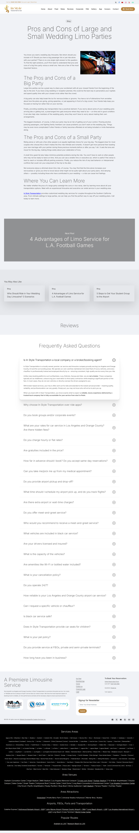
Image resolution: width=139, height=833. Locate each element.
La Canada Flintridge (28, 748)
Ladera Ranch (64, 748)
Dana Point (117, 741)
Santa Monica (61, 762)
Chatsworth (46, 741)
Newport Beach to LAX (76, 824)
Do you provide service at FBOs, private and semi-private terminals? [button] (62, 647)
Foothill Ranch (35, 745)
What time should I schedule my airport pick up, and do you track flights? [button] (65, 491)
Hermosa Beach (92, 745)
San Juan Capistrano (13, 762)
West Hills (45, 769)
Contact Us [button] (79, 686)
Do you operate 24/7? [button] (36, 585)
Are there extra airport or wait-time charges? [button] (49, 502)
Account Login (26, 2)
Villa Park (29, 769)
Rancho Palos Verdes (47, 758)
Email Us (113, 688)
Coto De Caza (93, 741)
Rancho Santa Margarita (62, 758)
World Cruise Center (83, 812)
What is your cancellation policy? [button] (42, 574)
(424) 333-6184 (115, 684)
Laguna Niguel (94, 748)
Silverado (104, 762)
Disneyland (41, 798)
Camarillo (129, 738)
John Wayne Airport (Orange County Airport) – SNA (66, 809)
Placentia (123, 755)
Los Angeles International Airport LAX (53, 752)
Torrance (86, 765)
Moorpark (127, 752)
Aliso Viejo (24, 738)
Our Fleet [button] (78, 678)
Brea (90, 738)
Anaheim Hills (48, 738)
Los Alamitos (27, 752)
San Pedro (24, 762)
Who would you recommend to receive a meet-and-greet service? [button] (61, 523)
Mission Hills (96, 752)
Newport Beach (21, 755)
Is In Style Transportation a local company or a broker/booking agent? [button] (63, 359)
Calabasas (122, 738)
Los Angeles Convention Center (123, 783)
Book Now (34, 2)
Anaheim (39, 738)
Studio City (10, 765)
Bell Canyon (73, 738)
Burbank (114, 738)
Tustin (104, 765)
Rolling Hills (92, 758)
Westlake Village (66, 769)
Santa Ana (33, 762)
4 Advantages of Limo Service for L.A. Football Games (69, 240)
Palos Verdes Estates (105, 755)
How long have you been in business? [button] (45, 657)
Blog (69, 21)
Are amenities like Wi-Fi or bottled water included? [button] (52, 564)
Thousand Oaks (56, 765)
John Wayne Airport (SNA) (12, 748)
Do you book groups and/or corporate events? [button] (50, 415)
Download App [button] (80, 681)
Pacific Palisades (83, 755)
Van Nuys (128, 765)
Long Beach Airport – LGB (97, 809)
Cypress (109, 741)
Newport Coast (32, 755)
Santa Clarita (51, 762)
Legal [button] (77, 692)
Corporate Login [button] (80, 689)
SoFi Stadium (88, 786)
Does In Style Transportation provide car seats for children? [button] (57, 626)
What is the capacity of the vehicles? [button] (44, 554)
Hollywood (111, 745)
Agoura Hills (9, 738)
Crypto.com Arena (85, 781)
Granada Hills (81, 745)
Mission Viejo (106, 752)
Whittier (84, 769)
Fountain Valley (46, 745)
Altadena (32, 738)
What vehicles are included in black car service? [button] (51, 533)
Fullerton (55, 745)
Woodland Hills (99, 769)
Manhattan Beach (76, 752)
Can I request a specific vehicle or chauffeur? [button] (49, 605)
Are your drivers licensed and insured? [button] (45, 543)
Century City (30, 741)
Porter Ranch (8, 758)
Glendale (73, 745)
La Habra (39, 748)
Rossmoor (114, 758)
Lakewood (122, 748)
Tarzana (39, 765)
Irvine (130, 745)
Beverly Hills (83, 738)
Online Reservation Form (112, 681)
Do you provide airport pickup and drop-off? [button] (48, 481)
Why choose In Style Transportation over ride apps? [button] (53, 404)
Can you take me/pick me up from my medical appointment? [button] (58, 471)
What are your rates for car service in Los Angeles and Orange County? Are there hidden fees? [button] (64, 427)
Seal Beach (70, 762)
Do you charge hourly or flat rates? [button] (43, 440)
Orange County (71, 755)
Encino (27, 745)
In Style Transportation (32, 193)
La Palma (55, 748)
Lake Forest (113, 748)
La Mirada (47, 748)
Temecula (47, 765)
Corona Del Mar (73, 741)
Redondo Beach (75, 758)
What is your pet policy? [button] (37, 637)
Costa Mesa (83, 741)
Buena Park (106, 738)
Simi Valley (112, 762)
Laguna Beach (74, 748)
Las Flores (130, 748)
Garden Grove (64, 745)
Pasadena (116, 755)
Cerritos (38, 741)
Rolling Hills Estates (103, 758)
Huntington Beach (122, 745)
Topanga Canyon (76, 765)
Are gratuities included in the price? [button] (44, 450)
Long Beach (18, 752)
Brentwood (97, 738)
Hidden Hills (102, 745)
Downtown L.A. (10, 745)
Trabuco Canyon (96, 765)
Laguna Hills (84, 748)
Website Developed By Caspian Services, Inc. (33, 719)
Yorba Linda (109, 769)
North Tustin (42, 755)
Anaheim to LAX (60, 824)
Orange (63, 755)
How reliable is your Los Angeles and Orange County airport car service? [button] (65, 595)
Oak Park (50, 755)
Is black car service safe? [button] (38, 616)
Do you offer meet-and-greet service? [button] (45, 512)
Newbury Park (10, 755)
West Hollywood (55, 769)
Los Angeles (37, 752)
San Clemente (123, 758)
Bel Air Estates (64, 738)
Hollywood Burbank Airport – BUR (32, 809)
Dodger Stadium (100, 781)
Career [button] (78, 684)
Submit (82, 711)
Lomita (11, 752)
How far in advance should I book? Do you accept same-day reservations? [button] (66, 460)
